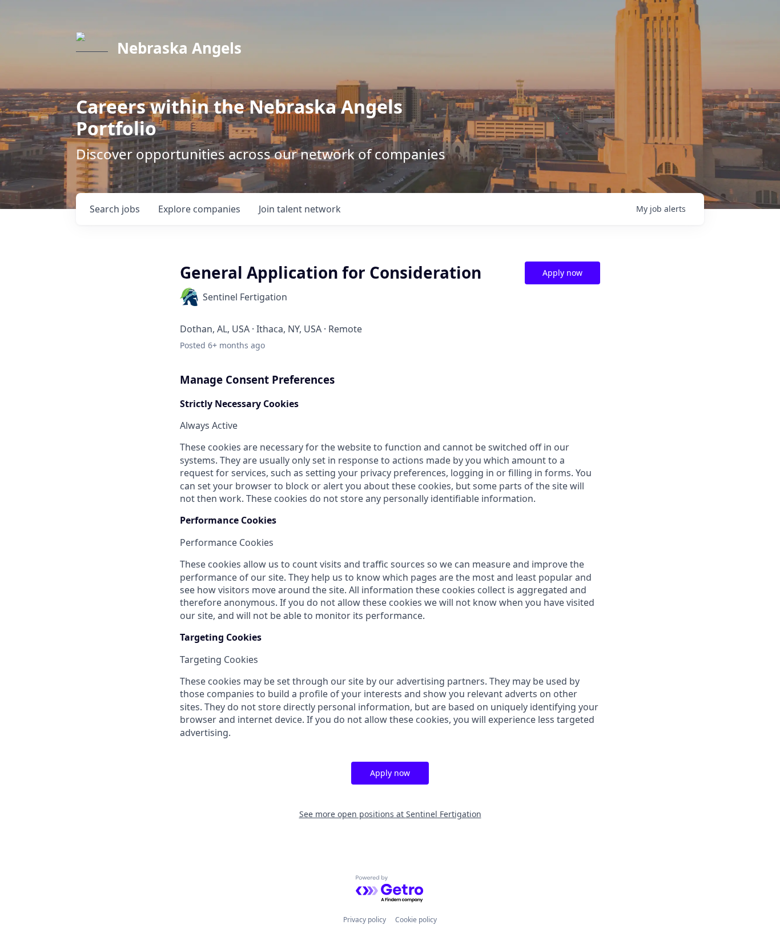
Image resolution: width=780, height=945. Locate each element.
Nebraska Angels (179, 48)
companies (199, 209)
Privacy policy (364, 919)
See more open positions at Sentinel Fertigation (390, 814)
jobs (115, 209)
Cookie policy (416, 919)
